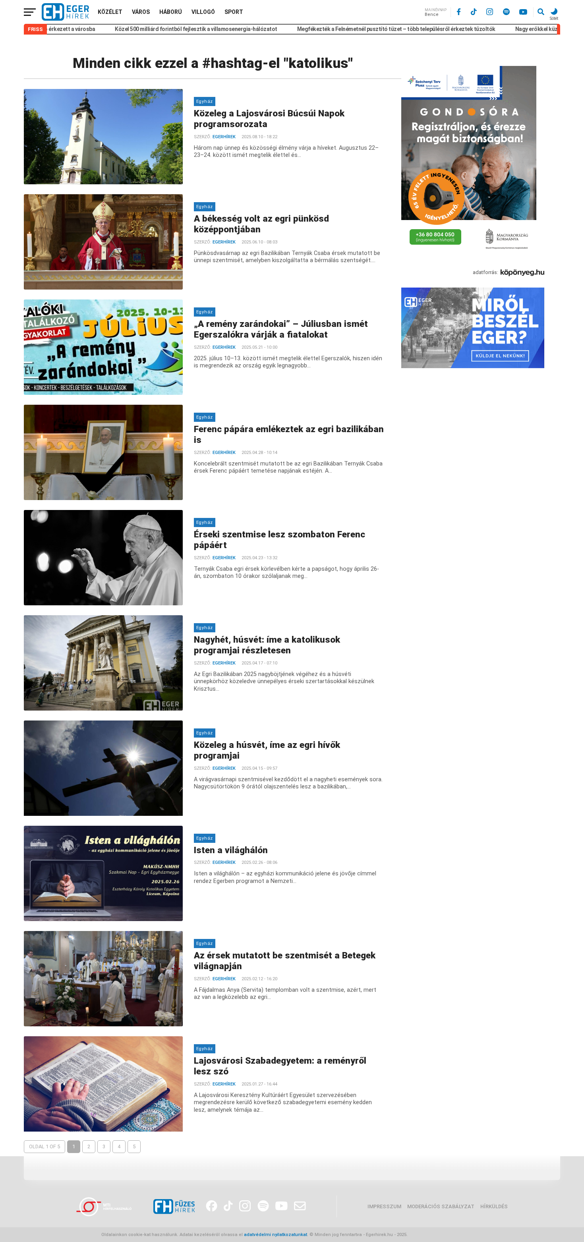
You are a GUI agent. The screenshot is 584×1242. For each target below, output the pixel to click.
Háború (170, 12)
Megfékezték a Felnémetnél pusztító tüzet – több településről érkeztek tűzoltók (357, 29)
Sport (233, 12)
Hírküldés (494, 1206)
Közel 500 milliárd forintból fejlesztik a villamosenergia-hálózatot (157, 29)
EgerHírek (224, 136)
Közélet (110, 12)
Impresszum (384, 1206)
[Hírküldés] (472, 366)
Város (141, 12)
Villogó (203, 12)
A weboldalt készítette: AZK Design (446, 1234)
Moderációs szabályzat (440, 1206)
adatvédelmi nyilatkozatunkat (275, 1234)
